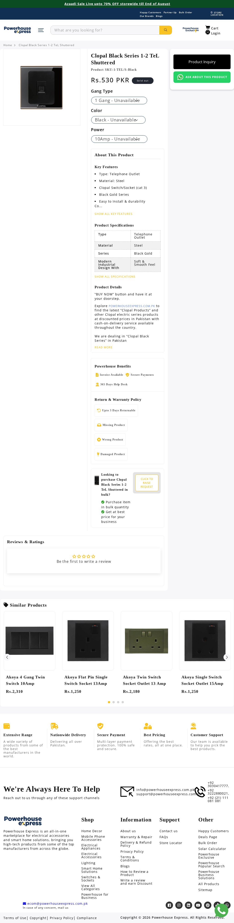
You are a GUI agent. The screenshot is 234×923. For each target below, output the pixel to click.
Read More (104, 347)
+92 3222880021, (218, 792)
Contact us (169, 831)
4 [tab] (123, 702)
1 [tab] (109, 702)
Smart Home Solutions (92, 870)
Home (7, 45)
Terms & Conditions (129, 858)
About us (128, 831)
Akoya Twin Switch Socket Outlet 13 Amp (144, 680)
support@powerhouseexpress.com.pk (168, 794)
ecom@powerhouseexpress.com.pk (57, 903)
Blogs (159, 16)
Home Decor (91, 831)
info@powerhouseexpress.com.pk (165, 789)
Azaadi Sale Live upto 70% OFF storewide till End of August (117, 3)
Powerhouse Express (170, 917)
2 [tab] (113, 702)
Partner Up (170, 12)
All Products (208, 884)
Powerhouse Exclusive (208, 856)
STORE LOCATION (217, 13)
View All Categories (90, 887)
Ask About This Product (206, 77)
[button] (211, 27)
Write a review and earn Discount (136, 882)
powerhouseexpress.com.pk (132, 306)
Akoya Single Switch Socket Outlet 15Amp (202, 680)
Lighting (88, 863)
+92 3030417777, (218, 784)
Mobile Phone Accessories (93, 838)
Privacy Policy (132, 851)
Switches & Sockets (90, 879)
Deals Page (207, 837)
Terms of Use (14, 918)
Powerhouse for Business (94, 896)
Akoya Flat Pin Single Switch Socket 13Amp (86, 680)
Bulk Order (185, 12)
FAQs (164, 837)
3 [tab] (118, 702)
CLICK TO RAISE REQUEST (147, 483)
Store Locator (171, 843)
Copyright (38, 918)
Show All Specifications (115, 276)
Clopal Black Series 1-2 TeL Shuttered (46, 45)
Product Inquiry (202, 61)
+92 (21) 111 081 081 (218, 799)
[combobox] (105, 30)
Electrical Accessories (91, 855)
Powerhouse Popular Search (211, 864)
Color (96, 110)
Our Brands (147, 16)
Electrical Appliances (91, 847)
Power (97, 129)
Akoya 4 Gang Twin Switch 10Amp (25, 680)
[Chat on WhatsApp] (221, 910)
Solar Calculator (212, 848)
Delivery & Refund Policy (136, 844)
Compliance (87, 918)
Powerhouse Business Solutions (208, 875)
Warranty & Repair (136, 837)
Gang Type (102, 91)
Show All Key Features (114, 214)
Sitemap (205, 890)
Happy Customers (150, 12)
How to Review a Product (134, 873)
